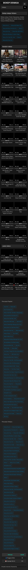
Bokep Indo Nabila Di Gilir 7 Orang (11, 366)
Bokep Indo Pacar (8, 519)
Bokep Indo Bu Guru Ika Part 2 (10, 507)
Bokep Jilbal (6, 407)
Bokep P (19, 37)
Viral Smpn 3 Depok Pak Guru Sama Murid (13, 351)
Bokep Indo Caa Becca (9, 504)
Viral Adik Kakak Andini (17, 407)
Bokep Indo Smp (6, 31)
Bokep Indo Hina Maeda (9, 539)
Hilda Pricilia (6, 348)
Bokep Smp (6, 369)
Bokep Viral (6, 354)
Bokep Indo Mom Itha (8, 345)
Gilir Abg (6, 416)
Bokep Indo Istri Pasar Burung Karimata (13, 536)
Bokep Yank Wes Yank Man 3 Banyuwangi (13, 312)
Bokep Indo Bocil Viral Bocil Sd (9, 28)
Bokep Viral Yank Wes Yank (9, 37)
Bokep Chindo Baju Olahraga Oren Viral (12, 324)
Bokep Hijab (14, 348)
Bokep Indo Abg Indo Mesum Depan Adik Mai (14, 471)
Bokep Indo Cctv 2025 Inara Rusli (11, 327)
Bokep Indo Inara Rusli (19, 398)
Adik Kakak (19, 321)
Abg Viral (17, 345)
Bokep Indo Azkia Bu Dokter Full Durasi (12, 474)
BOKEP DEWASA (11, 2)
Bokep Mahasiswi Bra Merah (10, 456)
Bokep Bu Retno (7, 510)
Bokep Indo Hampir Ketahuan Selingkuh (12, 498)
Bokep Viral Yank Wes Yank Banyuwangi (13, 360)
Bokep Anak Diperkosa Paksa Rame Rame (13, 401)
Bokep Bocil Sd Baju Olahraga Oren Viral (13, 339)
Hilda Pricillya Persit (8, 336)
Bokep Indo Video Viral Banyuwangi (12, 363)
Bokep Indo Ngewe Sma (16, 25)
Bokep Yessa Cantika (14, 462)
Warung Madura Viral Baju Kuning (11, 342)
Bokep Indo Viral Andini (9, 413)
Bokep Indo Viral (19, 330)
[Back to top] (23, 565)
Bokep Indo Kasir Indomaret (10, 495)
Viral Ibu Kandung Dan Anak (10, 395)
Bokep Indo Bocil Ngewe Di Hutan (11, 548)
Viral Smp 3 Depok (15, 369)
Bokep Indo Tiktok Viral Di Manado (11, 450)
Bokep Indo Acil (19, 441)
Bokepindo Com (7, 392)
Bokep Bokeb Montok (18, 510)
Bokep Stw (18, 413)
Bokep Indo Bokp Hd (8, 542)
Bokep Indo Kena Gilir (8, 492)
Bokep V (6, 477)
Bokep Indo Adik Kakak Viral (10, 522)
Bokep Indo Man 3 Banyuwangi (10, 386)
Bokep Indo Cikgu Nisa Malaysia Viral (12, 381)
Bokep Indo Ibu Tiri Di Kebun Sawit (11, 480)
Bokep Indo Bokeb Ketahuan (10, 530)
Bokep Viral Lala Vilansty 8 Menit (11, 516)
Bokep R (21, 28)
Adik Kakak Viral (15, 354)
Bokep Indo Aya (19, 444)
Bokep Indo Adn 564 (8, 513)
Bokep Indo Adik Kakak (17, 31)
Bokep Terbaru (7, 333)
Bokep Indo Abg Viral (8, 383)
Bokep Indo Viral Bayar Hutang (11, 486)
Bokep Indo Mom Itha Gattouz (10, 404)
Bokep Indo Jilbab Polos (9, 545)
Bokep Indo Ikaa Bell (8, 528)
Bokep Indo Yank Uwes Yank (10, 375)
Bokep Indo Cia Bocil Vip (9, 501)
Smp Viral (6, 306)
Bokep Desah (6, 25)
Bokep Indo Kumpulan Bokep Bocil (11, 447)
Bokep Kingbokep (8, 398)
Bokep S (6, 462)
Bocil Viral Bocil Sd (8, 309)
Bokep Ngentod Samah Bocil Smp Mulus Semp (14, 468)
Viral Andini (15, 333)
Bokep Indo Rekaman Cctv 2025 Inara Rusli (13, 378)
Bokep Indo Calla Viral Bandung (11, 533)
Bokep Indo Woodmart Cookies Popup (11, 34)
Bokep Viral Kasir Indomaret (10, 453)
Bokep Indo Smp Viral (7, 40)
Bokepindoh (18, 383)
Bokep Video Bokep (8, 483)
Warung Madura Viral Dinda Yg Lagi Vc (12, 389)
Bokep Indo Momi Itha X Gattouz (11, 357)
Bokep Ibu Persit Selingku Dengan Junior (13, 410)
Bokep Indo (12, 306)
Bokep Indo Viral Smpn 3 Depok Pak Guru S (13, 372)
